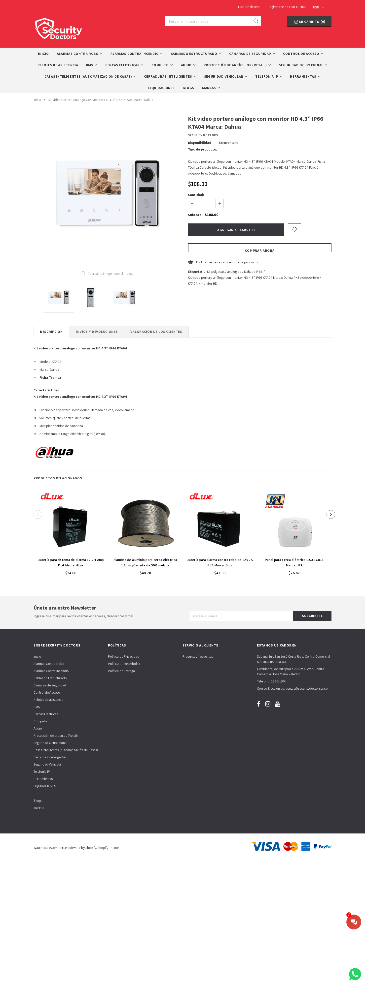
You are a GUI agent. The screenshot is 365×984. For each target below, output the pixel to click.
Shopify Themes (109, 847)
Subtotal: (195, 215)
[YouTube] (277, 704)
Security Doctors (203, 135)
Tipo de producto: (202, 149)
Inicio (37, 99)
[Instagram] (267, 704)
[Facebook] (258, 704)
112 (198, 262)
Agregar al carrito (71, 552)
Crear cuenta (296, 6)
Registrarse (276, 6)
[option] (107, 189)
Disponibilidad (199, 142)
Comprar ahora (259, 250)
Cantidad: (196, 194)
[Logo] (58, 27)
